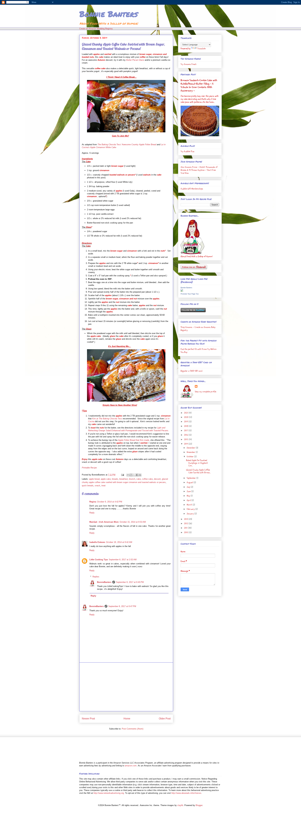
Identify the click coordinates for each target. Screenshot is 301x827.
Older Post (165, 718)
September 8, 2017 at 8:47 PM (122, 606)
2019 (186, 421)
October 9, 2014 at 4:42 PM (109, 502)
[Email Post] (122, 475)
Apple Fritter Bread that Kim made (133, 440)
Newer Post (88, 718)
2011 (186, 527)
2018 (186, 426)
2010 (186, 532)
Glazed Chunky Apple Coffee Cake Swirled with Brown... (198, 471)
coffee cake (147, 479)
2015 (186, 439)
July (189, 486)
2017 (186, 430)
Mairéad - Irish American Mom (104, 522)
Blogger (199, 805)
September (191, 478)
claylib (180, 805)
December (191, 447)
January (190, 513)
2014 (186, 443)
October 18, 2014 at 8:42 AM (119, 542)
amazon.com (131, 765)
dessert (157, 479)
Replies (95, 576)
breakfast (123, 479)
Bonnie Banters (108, 13)
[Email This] (128, 475)
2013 (186, 519)
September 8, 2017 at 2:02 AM (123, 559)
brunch (132, 479)
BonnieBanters (104, 582)
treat (103, 485)
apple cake (106, 479)
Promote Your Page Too (190, 294)
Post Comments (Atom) (132, 729)
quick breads (87, 485)
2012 (186, 523)
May (189, 495)
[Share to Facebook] (137, 475)
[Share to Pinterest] (140, 475)
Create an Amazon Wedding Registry (96, 28)
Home (127, 718)
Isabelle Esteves (97, 542)
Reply (92, 513)
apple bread (94, 479)
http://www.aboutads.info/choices (186, 793)
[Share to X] (134, 475)
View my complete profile (205, 391)
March (190, 504)
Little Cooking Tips (98, 559)
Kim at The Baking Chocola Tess (107, 418)
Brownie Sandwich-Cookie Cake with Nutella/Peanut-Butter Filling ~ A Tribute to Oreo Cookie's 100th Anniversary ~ (199, 85)
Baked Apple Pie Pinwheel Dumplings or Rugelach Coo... (197, 463)
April (189, 500)
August (190, 482)
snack (97, 485)
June (189, 491)
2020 (186, 417)
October (190, 456)
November (191, 452)
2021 (186, 412)
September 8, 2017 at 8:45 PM (130, 582)
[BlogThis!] (131, 475)
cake (138, 479)
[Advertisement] (126, 687)
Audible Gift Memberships (192, 188)
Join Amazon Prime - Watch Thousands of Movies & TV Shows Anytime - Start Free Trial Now (199, 170)
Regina (92, 502)
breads (115, 479)
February (191, 509)
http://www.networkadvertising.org (108, 793)
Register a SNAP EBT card (191, 370)
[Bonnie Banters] (182, 290)
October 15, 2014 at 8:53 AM (133, 522)
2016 (186, 434)
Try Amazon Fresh (188, 64)
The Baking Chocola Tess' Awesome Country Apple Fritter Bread (127, 144)
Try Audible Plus (187, 151)
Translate (201, 48)
